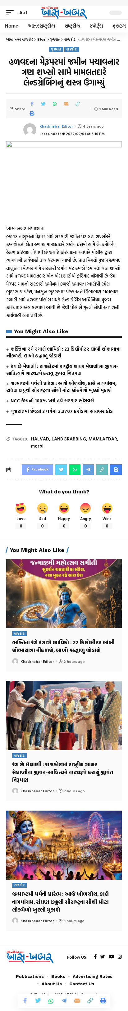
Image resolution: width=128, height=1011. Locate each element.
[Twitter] (102, 957)
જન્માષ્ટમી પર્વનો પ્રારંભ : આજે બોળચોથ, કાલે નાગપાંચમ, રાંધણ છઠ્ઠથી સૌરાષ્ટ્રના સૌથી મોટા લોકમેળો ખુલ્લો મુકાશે (61, 387)
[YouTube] (111, 957)
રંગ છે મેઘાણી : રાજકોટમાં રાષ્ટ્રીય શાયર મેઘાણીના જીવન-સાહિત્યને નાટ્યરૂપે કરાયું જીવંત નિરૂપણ (62, 370)
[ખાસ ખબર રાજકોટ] (64, 13)
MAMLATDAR (103, 438)
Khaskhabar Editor (56, 126)
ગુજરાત (56, 49)
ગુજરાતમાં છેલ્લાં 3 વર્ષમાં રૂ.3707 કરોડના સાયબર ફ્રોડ (62, 411)
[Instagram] (120, 957)
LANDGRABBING (69, 438)
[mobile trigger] (11, 13)
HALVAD (40, 438)
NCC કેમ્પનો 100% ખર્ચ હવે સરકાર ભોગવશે (52, 400)
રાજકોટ (71, 49)
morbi (37, 445)
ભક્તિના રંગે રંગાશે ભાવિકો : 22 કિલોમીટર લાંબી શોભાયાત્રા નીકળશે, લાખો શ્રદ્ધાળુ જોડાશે (63, 352)
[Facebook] (95, 957)
